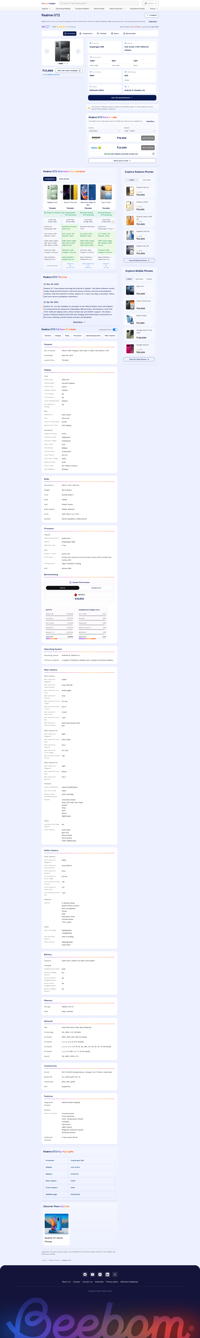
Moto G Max (141, 316)
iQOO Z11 (140, 286)
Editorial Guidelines (129, 1282)
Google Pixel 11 (142, 345)
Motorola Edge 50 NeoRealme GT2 (88, 265)
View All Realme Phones (138, 260)
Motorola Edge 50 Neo (88, 203)
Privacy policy (112, 1282)
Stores (152, 9)
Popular (149, 279)
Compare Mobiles (82, 9)
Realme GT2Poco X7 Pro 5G (70, 265)
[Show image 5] (67, 63)
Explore (45, 9)
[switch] (115, 329)
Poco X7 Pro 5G (70, 202)
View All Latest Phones (137, 359)
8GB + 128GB (129, 131)
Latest (131, 180)
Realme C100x (142, 202)
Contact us (87, 1282)
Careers (76, 1282)
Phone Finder (99, 9)
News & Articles (116, 9)
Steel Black (93, 131)
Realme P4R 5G (142, 231)
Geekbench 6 (96, 588)
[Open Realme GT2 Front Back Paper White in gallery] (62, 51)
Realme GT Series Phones (54, 1240)
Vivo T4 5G (106, 202)
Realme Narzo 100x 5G (144, 218)
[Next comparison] (113, 221)
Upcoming (146, 180)
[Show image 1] (57, 63)
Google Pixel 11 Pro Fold (144, 331)
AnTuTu (62, 588)
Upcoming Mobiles (63, 9)
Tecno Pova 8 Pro (143, 301)
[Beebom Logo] (48, 3)
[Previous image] (46, 51)
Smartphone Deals (137, 9)
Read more (153, 21)
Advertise (99, 1282)
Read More (150, 121)
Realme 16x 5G (142, 187)
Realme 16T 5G (142, 246)
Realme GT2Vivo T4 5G (106, 265)
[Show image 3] (62, 63)
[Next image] (78, 51)
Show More (78, 322)
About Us (66, 1282)
